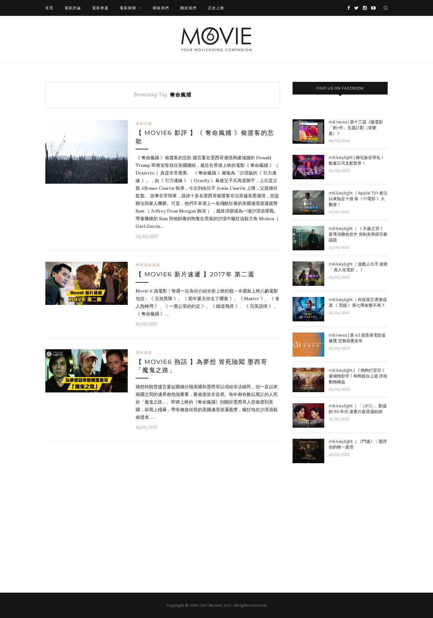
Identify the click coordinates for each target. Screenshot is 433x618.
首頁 (49, 8)
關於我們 (188, 8)
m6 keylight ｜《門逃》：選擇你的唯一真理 (358, 444)
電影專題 (100, 8)
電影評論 (73, 8)
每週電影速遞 (148, 265)
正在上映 (216, 8)
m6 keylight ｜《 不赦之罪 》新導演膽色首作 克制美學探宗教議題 (358, 234)
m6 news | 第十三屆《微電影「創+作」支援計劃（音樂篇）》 (356, 127)
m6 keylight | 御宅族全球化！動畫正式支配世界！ (357, 160)
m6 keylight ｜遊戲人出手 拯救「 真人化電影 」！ (358, 266)
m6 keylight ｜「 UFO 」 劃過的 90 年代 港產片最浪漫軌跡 (358, 408)
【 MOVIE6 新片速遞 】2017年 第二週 (195, 274)
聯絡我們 (161, 8)
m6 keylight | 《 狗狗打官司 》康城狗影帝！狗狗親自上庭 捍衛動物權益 (358, 376)
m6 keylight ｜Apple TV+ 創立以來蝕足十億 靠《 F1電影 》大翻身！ (358, 198)
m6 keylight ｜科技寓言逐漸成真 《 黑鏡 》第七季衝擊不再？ (358, 302)
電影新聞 (128, 8)
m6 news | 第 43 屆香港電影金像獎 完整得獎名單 (357, 337)
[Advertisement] (346, 520)
